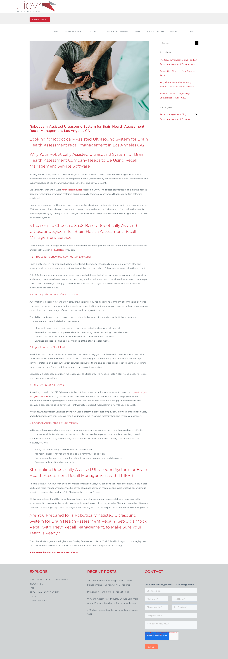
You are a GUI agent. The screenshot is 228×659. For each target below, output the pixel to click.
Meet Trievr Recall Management (49, 579)
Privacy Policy (38, 600)
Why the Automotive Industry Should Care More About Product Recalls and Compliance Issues (177, 85)
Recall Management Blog (173, 114)
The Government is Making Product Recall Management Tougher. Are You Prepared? (178, 62)
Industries (36, 584)
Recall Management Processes (176, 119)
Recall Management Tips (45, 592)
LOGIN (33, 596)
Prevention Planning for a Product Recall (178, 73)
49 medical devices (72, 190)
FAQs (32, 588)
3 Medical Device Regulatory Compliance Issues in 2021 (175, 95)
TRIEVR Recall (58, 250)
